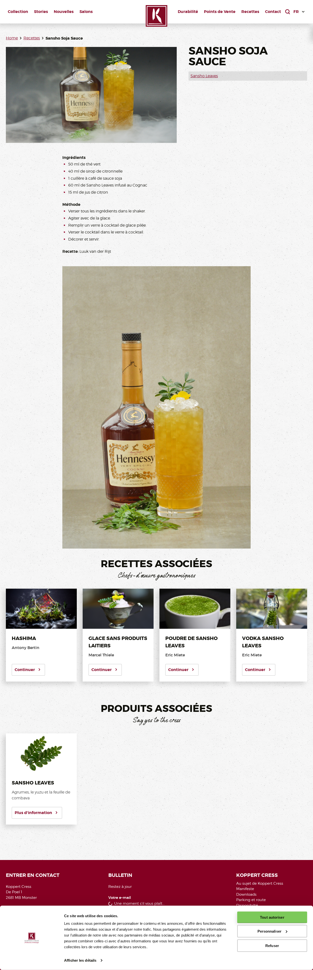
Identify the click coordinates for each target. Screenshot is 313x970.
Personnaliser (269, 931)
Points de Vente (219, 11)
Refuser (272, 945)
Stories (41, 11)
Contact (273, 11)
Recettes (250, 11)
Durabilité (188, 11)
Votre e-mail (119, 898)
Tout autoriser (272, 917)
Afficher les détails (80, 960)
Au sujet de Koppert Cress (259, 883)
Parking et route (251, 900)
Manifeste (245, 889)
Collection (18, 11)
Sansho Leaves (204, 76)
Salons (86, 11)
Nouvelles (64, 11)
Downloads (246, 894)
